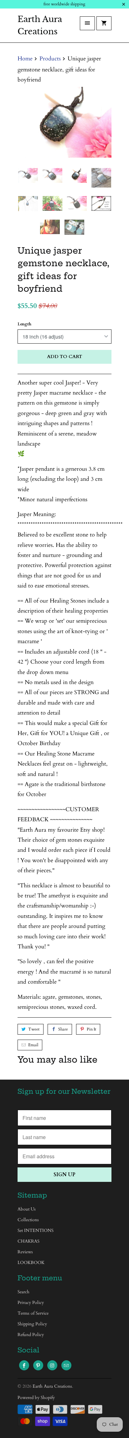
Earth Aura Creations (40, 25)
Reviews (25, 1252)
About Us (27, 1209)
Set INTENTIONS (36, 1230)
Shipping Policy (32, 1324)
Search (23, 1292)
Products (50, 59)
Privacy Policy (31, 1303)
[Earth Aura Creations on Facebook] (24, 1365)
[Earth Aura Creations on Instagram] (52, 1365)
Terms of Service (33, 1313)
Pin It (91, 1029)
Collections (28, 1220)
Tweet (33, 1029)
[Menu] (87, 23)
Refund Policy (31, 1335)
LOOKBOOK (31, 1263)
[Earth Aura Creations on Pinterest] (38, 1365)
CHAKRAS (28, 1241)
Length (24, 324)
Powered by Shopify (36, 1398)
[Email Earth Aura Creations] (66, 1365)
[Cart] (103, 23)
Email (33, 1045)
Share (63, 1029)
